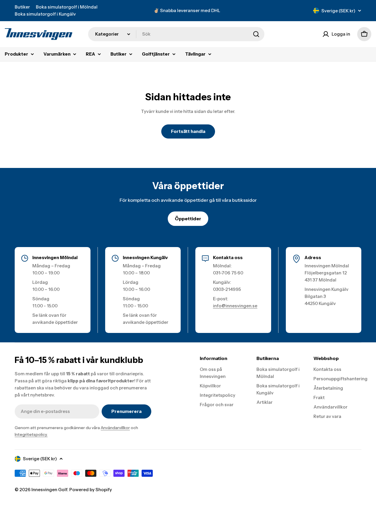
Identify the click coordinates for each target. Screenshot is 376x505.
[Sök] (256, 34)
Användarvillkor (115, 427)
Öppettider (188, 218)
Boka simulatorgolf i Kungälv (45, 14)
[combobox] (176, 34)
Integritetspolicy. (31, 434)
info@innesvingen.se (235, 306)
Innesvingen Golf (49, 489)
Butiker (22, 7)
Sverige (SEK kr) (338, 11)
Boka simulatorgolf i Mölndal (67, 7)
